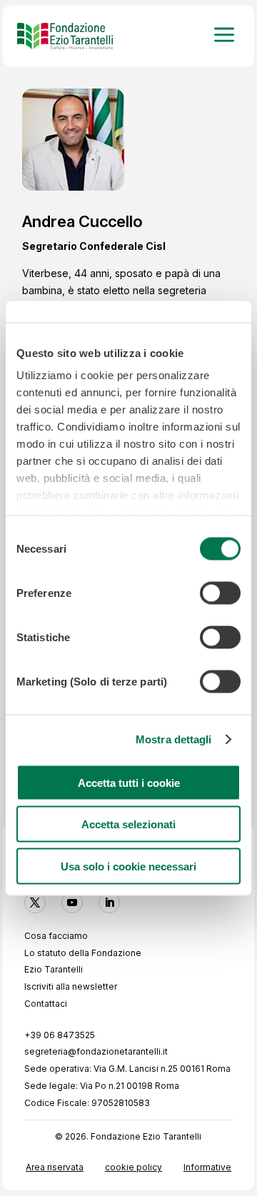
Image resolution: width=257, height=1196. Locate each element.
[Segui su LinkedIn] (109, 902)
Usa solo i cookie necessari (128, 866)
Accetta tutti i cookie (129, 782)
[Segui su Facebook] (35, 902)
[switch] (220, 592)
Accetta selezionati (128, 824)
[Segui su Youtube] (72, 902)
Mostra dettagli (174, 739)
